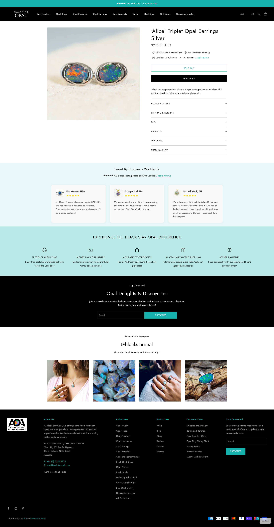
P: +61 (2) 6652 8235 (55, 461)
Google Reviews (202, 57)
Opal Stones (122, 467)
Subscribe (160, 315)
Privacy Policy (193, 446)
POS (25, 518)
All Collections (123, 498)
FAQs (159, 425)
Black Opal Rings (124, 462)
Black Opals (122, 472)
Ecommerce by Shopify (38, 518)
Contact (160, 446)
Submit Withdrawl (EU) (197, 456)
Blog (159, 430)
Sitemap (160, 451)
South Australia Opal (126, 482)
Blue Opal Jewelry (124, 488)
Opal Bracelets (120, 14)
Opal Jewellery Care (196, 436)
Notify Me (189, 78)
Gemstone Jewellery (185, 14)
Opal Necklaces (124, 441)
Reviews (160, 441)
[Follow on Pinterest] (23, 508)
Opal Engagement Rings (127, 456)
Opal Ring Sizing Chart (198, 441)
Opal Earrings (100, 14)
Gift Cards (165, 14)
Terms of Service (194, 451)
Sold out (189, 68)
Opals (135, 14)
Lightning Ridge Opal (126, 477)
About (159, 436)
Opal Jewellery (44, 14)
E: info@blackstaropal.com (57, 465)
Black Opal (149, 14)
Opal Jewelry (122, 425)
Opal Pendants (80, 14)
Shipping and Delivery (197, 425)
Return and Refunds (196, 430)
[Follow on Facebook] (8, 508)
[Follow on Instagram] (15, 508)
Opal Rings (61, 14)
